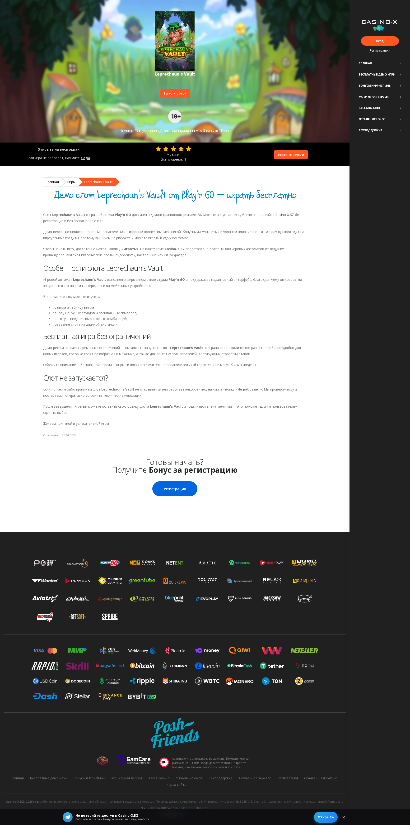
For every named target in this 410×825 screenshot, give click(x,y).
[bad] (158, 148)
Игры (71, 182)
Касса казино (369, 108)
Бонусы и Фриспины (375, 86)
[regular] (173, 148)
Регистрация (379, 50)
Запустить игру (175, 93)
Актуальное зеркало (254, 778)
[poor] (165, 148)
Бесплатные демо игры (377, 74)
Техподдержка (370, 130)
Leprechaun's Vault (98, 182)
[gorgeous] (188, 148)
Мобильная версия (374, 97)
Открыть (326, 817)
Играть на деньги (291, 155)
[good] (181, 148)
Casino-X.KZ (284, 214)
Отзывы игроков (372, 119)
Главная (365, 63)
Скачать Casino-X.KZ (320, 778)
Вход (380, 41)
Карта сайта (176, 784)
